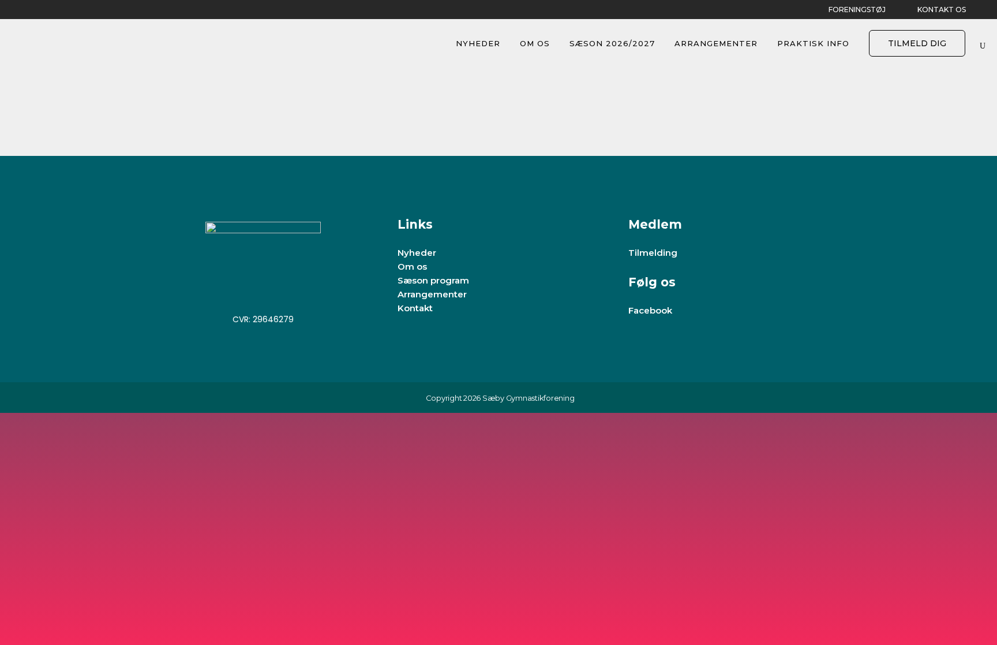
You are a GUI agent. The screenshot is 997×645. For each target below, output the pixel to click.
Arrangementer (432, 294)
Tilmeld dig (917, 43)
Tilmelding (652, 252)
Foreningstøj (857, 9)
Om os (412, 266)
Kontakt (415, 308)
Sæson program (433, 280)
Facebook (650, 310)
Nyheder (417, 252)
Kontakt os (941, 9)
